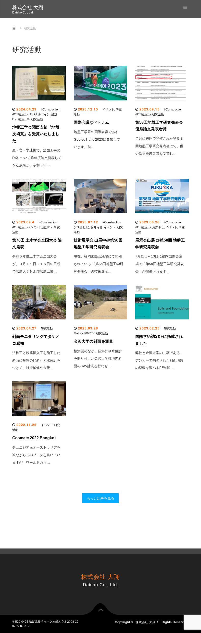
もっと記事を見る (100, 498)
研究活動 (37, 119)
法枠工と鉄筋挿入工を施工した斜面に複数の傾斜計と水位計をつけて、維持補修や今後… (36, 360)
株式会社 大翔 (27, 7)
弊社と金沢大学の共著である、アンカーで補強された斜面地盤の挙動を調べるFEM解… (159, 360)
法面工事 (24, 119)
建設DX (47, 227)
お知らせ (96, 227)
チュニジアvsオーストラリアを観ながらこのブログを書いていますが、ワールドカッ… (36, 454)
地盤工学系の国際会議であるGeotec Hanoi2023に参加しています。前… (97, 139)
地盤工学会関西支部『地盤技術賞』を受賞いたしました (35, 134)
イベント (108, 109)
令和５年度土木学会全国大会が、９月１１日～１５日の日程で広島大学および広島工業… (36, 263)
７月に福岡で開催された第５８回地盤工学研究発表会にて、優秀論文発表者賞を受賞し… (159, 146)
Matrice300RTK (84, 333)
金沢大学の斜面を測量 (93, 341)
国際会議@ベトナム (91, 122)
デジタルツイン (39, 114)
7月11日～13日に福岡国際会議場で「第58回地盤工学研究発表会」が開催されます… (159, 263)
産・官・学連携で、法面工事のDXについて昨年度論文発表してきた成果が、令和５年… (37, 157)
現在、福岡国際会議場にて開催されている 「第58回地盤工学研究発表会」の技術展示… (98, 263)
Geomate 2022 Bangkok (34, 438)
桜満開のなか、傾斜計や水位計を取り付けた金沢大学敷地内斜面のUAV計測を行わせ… (98, 358)
